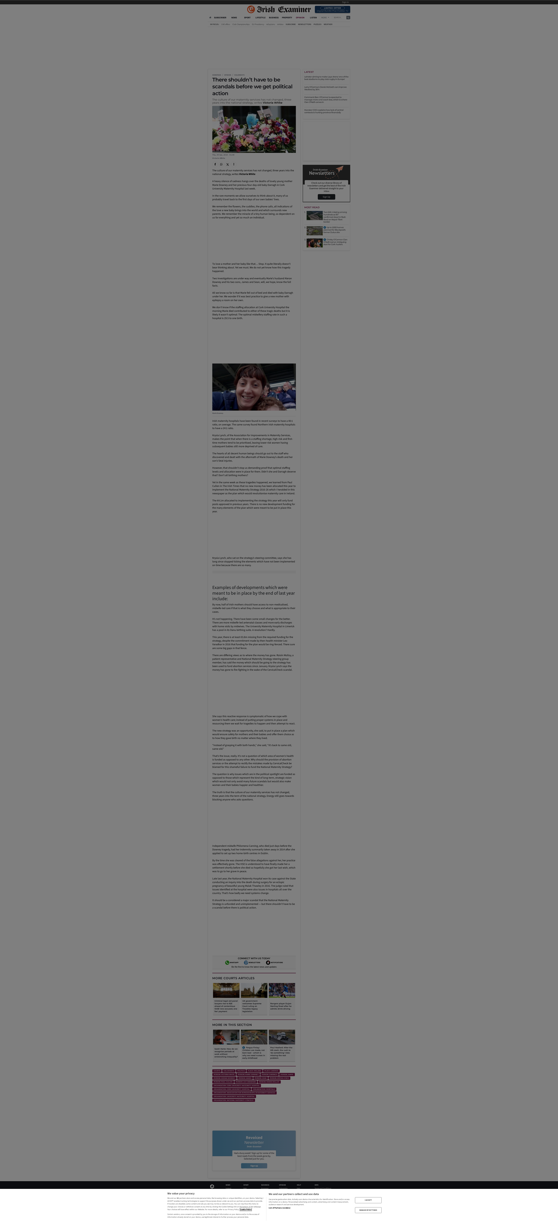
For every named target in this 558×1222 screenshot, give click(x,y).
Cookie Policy (246, 1209)
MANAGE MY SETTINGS (368, 1210)
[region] (279, 1205)
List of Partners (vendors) (279, 1208)
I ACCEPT (368, 1200)
